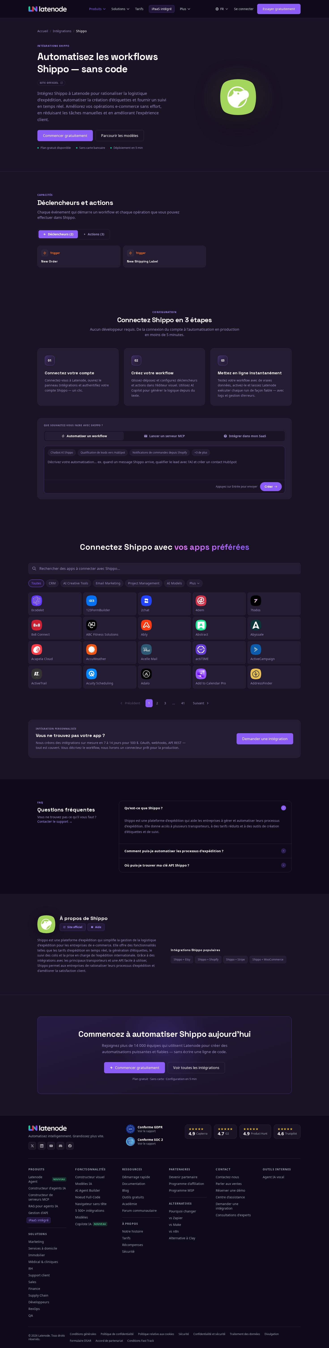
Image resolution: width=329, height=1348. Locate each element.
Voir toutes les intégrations (196, 1067)
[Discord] (60, 1146)
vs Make (175, 1224)
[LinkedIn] (41, 1146)
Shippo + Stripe (235, 959)
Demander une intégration (265, 738)
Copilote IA (90, 1224)
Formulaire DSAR (80, 1341)
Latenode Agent (46, 1179)
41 (183, 703)
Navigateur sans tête (91, 1204)
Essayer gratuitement (279, 9)
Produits (95, 9)
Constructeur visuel (90, 1177)
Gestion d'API (38, 1213)
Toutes (36, 583)
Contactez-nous (227, 1177)
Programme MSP (181, 1190)
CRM (52, 583)
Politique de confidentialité (117, 1334)
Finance (34, 1288)
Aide (98, 927)
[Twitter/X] (32, 1146)
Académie (129, 1204)
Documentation (133, 1184)
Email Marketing (108, 583)
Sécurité (128, 1251)
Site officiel (74, 927)
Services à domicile (42, 1248)
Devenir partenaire (183, 1177)
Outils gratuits (133, 1197)
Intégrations (62, 31)
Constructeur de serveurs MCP (40, 1197)
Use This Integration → (79, 256)
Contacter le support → (54, 821)
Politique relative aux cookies (156, 1334)
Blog (125, 1190)
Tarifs (139, 9)
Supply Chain (38, 1295)
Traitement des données (245, 1334)
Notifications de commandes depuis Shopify (159, 452)
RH (30, 1268)
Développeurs (38, 1302)
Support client (39, 1275)
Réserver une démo (230, 1190)
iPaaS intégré (162, 9)
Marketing (36, 1241)
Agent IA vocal (273, 1177)
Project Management (143, 583)
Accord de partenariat (109, 1341)
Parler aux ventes (229, 1184)
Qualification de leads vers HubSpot (103, 452)
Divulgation (272, 1334)
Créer (269, 486)
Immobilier (36, 1255)
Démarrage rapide (136, 1177)
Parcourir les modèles (119, 135)
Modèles (81, 1217)
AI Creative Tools (75, 583)
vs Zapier (176, 1218)
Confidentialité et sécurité (209, 1334)
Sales (32, 1282)
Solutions (118, 9)
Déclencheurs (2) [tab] (60, 234)
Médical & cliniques (43, 1262)
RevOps (34, 1309)
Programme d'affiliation (186, 1184)
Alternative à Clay (182, 1238)
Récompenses (132, 1245)
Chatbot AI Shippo (62, 452)
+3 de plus (200, 452)
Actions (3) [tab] (96, 234)
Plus (183, 9)
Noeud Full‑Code (87, 1197)
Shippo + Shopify (208, 959)
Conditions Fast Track (140, 1341)
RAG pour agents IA (43, 1206)
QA (30, 1315)
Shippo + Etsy (182, 959)
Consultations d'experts (233, 1215)
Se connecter (244, 9)
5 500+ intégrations (89, 1210)
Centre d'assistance (230, 1197)
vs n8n (174, 1231)
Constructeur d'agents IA (47, 1188)
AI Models (174, 583)
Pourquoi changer (182, 1211)
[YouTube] (51, 1146)
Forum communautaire (139, 1210)
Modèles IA (83, 1184)
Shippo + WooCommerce (267, 959)
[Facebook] (70, 1146)
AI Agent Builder (87, 1190)
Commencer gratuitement (65, 135)
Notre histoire (132, 1231)
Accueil (42, 31)
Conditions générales (83, 1334)
